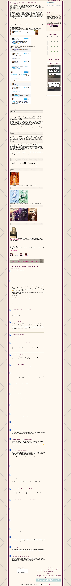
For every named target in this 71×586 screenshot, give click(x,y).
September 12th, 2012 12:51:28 (19, 364)
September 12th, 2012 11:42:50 (25, 342)
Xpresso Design (47, 584)
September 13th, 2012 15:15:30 (31, 499)
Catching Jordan (12, 239)
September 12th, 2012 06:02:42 (19, 321)
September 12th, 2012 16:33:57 (28, 439)
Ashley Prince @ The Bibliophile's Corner (19, 499)
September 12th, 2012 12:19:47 (21, 354)
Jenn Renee (15, 354)
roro (13, 334)
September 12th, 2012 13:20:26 (20, 372)
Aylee (14, 321)
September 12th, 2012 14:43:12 (19, 393)
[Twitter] (54, 26)
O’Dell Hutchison (36, 261)
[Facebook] (52, 26)
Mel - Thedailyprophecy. (16, 342)
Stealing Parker (18, 239)
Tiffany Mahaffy (15, 547)
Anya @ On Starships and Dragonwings (19, 488)
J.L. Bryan (22, 261)
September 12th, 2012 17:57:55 (22, 450)
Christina (14, 372)
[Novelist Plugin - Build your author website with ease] (54, 90)
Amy (13, 364)
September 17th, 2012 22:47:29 (24, 556)
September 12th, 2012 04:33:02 (20, 270)
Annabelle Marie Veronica (17, 309)
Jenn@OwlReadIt (15, 383)
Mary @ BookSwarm (16, 556)
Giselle (16, 3)
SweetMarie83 (15, 450)
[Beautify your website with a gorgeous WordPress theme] (48, 581)
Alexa (14, 393)
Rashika (52, 12)
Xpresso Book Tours (50, 24)
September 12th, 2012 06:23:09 (19, 334)
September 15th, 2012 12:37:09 (22, 547)
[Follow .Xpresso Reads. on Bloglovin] (50, 3)
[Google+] (57, 26)
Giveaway (12, 261)
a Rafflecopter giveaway (13, 250)
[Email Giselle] (50, 26)
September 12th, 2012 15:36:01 (20, 430)
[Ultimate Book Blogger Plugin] (54, 77)
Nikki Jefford (31, 261)
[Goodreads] (56, 26)
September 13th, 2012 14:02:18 (30, 488)
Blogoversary (18, 261)
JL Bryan (14, 430)
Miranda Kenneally (26, 261)
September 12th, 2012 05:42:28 (26, 309)
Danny (14, 270)
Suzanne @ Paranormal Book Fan (18, 439)
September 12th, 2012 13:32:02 (23, 383)
